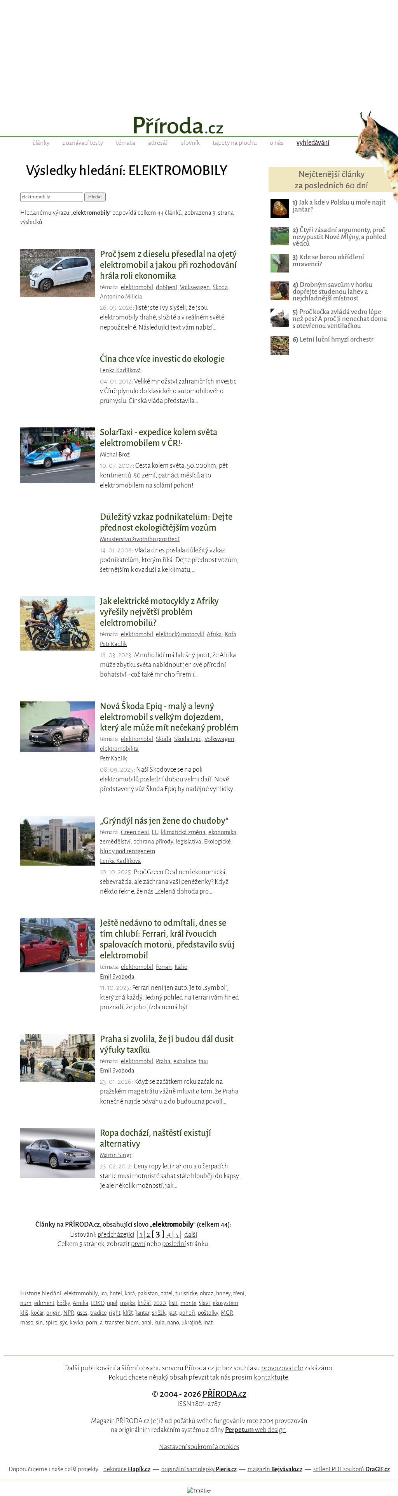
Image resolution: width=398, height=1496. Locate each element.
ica (103, 1293)
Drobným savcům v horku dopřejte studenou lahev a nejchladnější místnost (332, 291)
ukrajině (191, 1322)
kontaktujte (271, 1377)
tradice (98, 1313)
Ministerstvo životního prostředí (140, 539)
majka (127, 1303)
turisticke (186, 1293)
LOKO (97, 1303)
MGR (227, 1313)
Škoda (220, 287)
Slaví (204, 1303)
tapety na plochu (235, 142)
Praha (163, 1061)
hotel (116, 1293)
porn (91, 1322)
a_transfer (111, 1322)
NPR (68, 1313)
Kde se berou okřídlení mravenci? (328, 260)
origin (53, 1313)
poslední (174, 1244)
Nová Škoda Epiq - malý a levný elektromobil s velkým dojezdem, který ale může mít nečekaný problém (169, 717)
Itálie (181, 967)
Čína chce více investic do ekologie (162, 359)
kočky (63, 1303)
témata (125, 142)
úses (82, 1313)
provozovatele (282, 1368)
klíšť (128, 1313)
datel (167, 1293)
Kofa (230, 634)
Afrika (214, 634)
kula (159, 1322)
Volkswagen (195, 287)
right (114, 1313)
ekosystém (225, 1303)
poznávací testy (82, 142)
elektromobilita (119, 749)
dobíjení (166, 287)
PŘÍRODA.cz (224, 1394)
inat (208, 1322)
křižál (144, 1303)
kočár (37, 1313)
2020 (160, 1303)
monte (188, 1303)
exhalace (184, 1061)
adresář (158, 142)
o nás (277, 142)
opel (112, 1303)
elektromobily (81, 1293)
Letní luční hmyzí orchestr (333, 339)
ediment (44, 1303)
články (41, 142)
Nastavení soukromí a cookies (199, 1447)
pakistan (148, 1293)
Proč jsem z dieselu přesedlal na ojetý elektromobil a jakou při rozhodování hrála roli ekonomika (168, 265)
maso (26, 1322)
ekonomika (222, 832)
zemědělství (115, 841)
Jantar (142, 1313)
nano (173, 1322)
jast (172, 1313)
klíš (24, 1313)
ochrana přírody (153, 841)
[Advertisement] (199, 54)
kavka (76, 1322)
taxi (203, 1061)
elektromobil (137, 287)
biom (132, 1322)
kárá (130, 1293)
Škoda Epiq (188, 739)
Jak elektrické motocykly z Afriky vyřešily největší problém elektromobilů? (159, 612)
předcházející (116, 1234)
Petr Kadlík (113, 644)
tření (238, 1293)
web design (255, 1430)
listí (173, 1303)
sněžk (159, 1313)
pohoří (187, 1313)
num (25, 1303)
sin (39, 1322)
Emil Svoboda (117, 977)
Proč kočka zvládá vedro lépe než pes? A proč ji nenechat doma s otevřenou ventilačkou (340, 319)
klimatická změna (183, 832)
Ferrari (164, 967)
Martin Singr (115, 1155)
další (190, 1234)
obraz (206, 1293)
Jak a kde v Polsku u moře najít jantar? (339, 206)
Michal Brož (115, 454)
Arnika (80, 1303)
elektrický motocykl (180, 634)
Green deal (135, 832)
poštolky (208, 1313)
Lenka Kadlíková (120, 370)
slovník (190, 142)
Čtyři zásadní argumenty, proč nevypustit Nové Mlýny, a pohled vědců (339, 237)
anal (146, 1322)
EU (155, 832)
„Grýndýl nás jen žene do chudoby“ (164, 821)
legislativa (188, 841)
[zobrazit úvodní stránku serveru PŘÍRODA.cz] (199, 126)
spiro (51, 1322)
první (138, 1244)
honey (223, 1293)
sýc (63, 1322)
